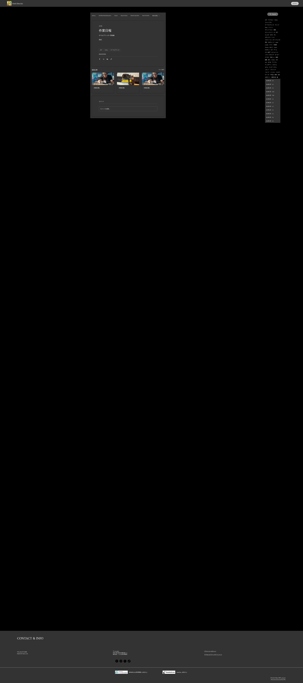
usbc (266, 62)
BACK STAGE (124, 15)
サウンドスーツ (269, 32)
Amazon (267, 47)
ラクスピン (271, 20)
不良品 (272, 74)
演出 (266, 42)
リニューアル (268, 22)
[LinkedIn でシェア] (107, 59)
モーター (277, 54)
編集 (266, 59)
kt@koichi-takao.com (22, 653)
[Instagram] (121, 661)
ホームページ (274, 52)
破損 (277, 57)
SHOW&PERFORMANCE (105, 15)
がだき (269, 62)
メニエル (272, 72)
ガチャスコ (267, 37)
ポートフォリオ (276, 40)
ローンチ (267, 74)
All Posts (94, 15)
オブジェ (275, 64)
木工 (277, 32)
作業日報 (97, 88)
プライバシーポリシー (210, 651)
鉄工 (269, 59)
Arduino (273, 59)
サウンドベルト (269, 30)
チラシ (275, 67)
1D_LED (267, 35)
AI (274, 32)
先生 (279, 74)
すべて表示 (161, 69)
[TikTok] (129, 661)
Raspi (266, 27)
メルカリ (278, 72)
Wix (284, 679)
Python (106, 50)
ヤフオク (267, 57)
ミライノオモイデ (269, 54)
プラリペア (273, 69)
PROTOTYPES (145, 15)
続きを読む (155, 15)
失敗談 (275, 44)
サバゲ (271, 67)
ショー (273, 37)
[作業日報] (103, 79)
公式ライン (267, 77)
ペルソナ (267, 72)
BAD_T (271, 47)
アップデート (268, 64)
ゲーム (275, 49)
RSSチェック (271, 42)
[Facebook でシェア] (99, 59)
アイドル (274, 62)
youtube (266, 44)
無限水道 (273, 77)
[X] (125, 661)
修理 (276, 74)
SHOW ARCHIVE (135, 15)
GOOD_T (267, 49)
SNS (277, 59)
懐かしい (272, 57)
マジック (277, 25)
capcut (275, 47)
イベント (270, 27)
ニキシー (267, 69)
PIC (275, 35)
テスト (271, 44)
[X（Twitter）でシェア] (103, 59)
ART (101, 50)
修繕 (275, 30)
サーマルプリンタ (115, 50)
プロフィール (268, 40)
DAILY (116, 15)
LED (272, 49)
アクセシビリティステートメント (213, 654)
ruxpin (276, 42)
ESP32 (271, 35)
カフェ (266, 67)
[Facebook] (117, 661)
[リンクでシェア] (111, 59)
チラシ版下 (267, 52)
